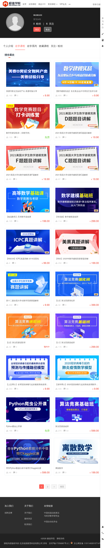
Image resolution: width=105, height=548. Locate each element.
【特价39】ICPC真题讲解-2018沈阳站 (22, 258)
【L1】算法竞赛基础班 (65, 342)
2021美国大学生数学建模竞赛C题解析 (71, 174)
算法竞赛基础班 (62, 426)
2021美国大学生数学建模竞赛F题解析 (22, 174)
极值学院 (51, 538)
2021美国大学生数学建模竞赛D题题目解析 (73, 132)
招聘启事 (8, 512)
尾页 (62, 486)
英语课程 (52, 4)
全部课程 (32, 4)
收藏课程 (44, 46)
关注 (37, 29)
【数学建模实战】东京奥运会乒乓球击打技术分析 (76, 91)
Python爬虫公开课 (14, 426)
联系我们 (28, 524)
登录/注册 (97, 4)
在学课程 (20, 46)
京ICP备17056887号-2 (59, 543)
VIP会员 (63, 4)
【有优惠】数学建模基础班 (66, 216)
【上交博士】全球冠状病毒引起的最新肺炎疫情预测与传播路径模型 (35, 384)
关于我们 (28, 512)
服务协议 (28, 518)
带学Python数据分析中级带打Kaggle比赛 (23, 468)
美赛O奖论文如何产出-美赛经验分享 (21, 91)
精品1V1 (42, 4)
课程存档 (60, 538)
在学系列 (32, 46)
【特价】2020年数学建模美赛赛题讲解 (71, 258)
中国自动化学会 (50, 521)
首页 (24, 4)
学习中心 (103, 23)
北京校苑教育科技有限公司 (31, 543)
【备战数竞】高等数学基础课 (18, 216)
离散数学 (59, 468)
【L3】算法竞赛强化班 (65, 300)
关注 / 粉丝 (57, 46)
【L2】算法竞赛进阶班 (16, 342)
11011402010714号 (92, 543)
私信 (48, 29)
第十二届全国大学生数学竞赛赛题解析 (22, 300)
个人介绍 (8, 46)
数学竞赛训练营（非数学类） (18, 132)
